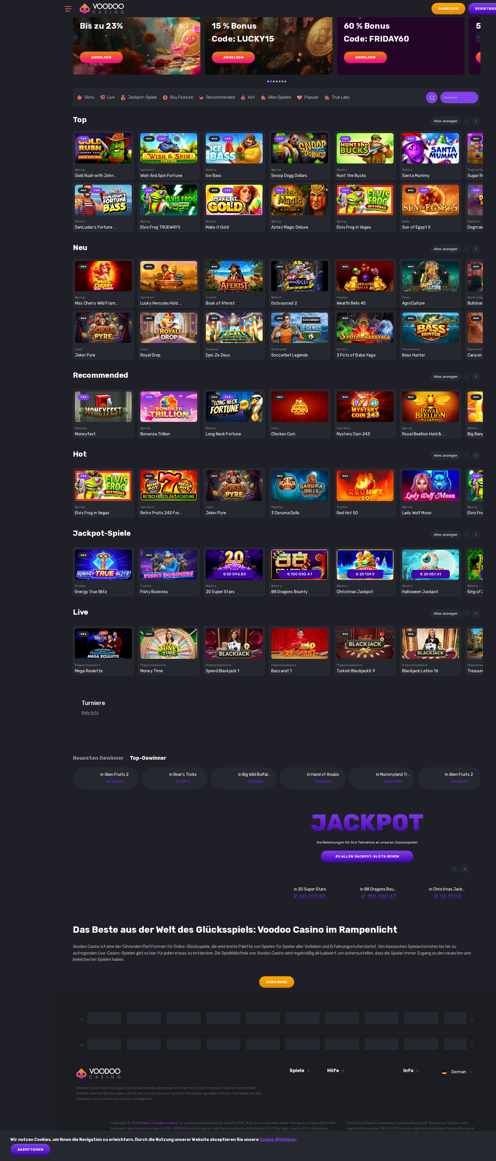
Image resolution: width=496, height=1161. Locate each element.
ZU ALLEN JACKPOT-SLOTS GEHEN (367, 856)
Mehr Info (90, 712)
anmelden (101, 57)
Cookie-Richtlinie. (278, 1139)
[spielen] (103, 146)
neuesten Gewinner (98, 758)
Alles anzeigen (446, 121)
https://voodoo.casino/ (160, 1123)
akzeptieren (30, 1150)
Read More (276, 982)
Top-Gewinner (148, 758)
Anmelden (448, 9)
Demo (103, 158)
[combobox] (459, 97)
